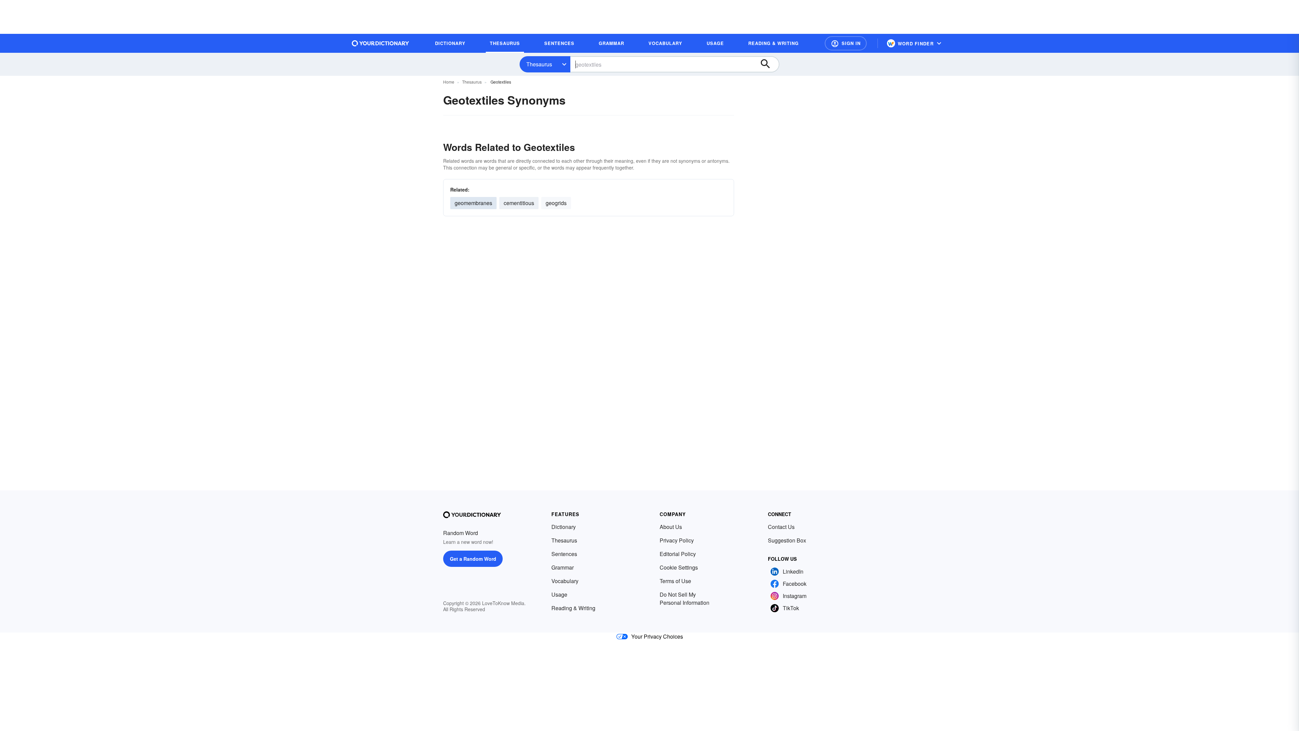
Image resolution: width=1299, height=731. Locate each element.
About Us (671, 527)
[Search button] (768, 64)
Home (448, 82)
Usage (559, 594)
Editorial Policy (678, 554)
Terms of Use (675, 581)
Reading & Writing (573, 608)
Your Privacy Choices (657, 636)
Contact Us (781, 527)
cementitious (519, 203)
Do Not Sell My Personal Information (684, 598)
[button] (846, 43)
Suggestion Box (787, 540)
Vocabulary (564, 581)
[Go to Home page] (380, 43)
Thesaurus (539, 64)
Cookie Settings (679, 567)
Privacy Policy (677, 540)
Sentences (564, 554)
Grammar (562, 567)
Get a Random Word (473, 558)
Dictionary (563, 527)
